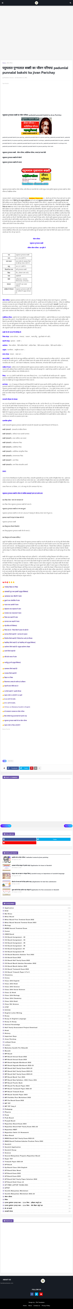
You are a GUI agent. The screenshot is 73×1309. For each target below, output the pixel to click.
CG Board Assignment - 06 (38, 946)
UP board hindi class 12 (38, 1182)
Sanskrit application (38, 1147)
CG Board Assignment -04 (38, 949)
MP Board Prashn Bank (38, 1083)
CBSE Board (38, 934)
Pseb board (38, 1118)
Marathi (38, 1051)
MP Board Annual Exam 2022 (38, 1056)
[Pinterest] (31, 768)
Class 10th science (38, 986)
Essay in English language (38, 1018)
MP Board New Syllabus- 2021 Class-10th (38, 1080)
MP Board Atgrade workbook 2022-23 (38, 1065)
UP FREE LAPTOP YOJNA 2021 (38, 1185)
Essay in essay (38, 1021)
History (38, 1033)
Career (38, 931)
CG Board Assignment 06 (38, 951)
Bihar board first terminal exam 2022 (38, 919)
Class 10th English (38, 981)
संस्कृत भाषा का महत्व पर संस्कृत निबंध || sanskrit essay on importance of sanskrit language (38, 873)
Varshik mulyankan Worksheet (38, 1191)
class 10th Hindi (38, 983)
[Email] (35, 768)
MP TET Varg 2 (38, 1106)
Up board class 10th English (38, 1167)
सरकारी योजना (38, 1211)
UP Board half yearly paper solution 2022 (38, 1179)
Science (38, 1153)
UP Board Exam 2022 (38, 1173)
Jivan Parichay (38, 1039)
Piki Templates (40, 1302)
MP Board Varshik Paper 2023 (38, 1094)
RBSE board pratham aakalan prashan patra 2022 (38, 1141)
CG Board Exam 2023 (38, 957)
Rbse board (38, 1135)
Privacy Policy (46, 1305)
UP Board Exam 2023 (38, 1176)
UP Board (38, 1164)
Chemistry (38, 975)
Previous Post (6, 826)
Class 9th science (38, 1004)
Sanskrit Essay (38, 1150)
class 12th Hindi (38, 1001)
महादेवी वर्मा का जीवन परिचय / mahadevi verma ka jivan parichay (30, 857)
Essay (38, 1016)
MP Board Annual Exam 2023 (38, 1059)
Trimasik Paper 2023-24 (38, 1161)
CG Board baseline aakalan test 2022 (38, 954)
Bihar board (38, 916)
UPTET (38, 1188)
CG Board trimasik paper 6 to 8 (38, 972)
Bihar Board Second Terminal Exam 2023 (38, 922)
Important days (38, 1036)
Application (38, 908)
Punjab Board (38, 1121)
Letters (38, 1045)
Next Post (68, 826)
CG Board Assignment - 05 (38, 943)
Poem (38, 1115)
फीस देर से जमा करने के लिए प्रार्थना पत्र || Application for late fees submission (34, 881)
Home (4, 63)
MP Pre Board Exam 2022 (38, 1100)
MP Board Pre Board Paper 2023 (38, 1086)
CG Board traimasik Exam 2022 (38, 969)
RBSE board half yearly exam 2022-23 (38, 1138)
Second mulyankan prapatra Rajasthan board (38, 1156)
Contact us (37, 1305)
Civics (38, 978)
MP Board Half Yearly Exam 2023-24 (38, 1074)
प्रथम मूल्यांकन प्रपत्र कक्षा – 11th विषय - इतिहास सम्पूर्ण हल (38, 1202)
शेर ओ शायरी (38, 1208)
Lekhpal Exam (38, 1042)
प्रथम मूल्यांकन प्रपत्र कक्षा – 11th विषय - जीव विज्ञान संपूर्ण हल (38, 1205)
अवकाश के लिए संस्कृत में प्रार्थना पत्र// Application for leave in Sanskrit (32, 865)
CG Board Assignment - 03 (38, 940)
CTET (38, 1007)
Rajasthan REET (38, 1129)
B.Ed (38, 911)
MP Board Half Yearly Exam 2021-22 (38, 1068)
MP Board (38, 1053)
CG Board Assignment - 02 (38, 937)
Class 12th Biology (38, 995)
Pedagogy (38, 1109)
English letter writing (38, 1013)
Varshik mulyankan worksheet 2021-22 (38, 1194)
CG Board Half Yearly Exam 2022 (38, 960)
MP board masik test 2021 (38, 1077)
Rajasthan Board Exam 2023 (38, 1124)
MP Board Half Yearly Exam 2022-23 (38, 1071)
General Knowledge (38, 1024)
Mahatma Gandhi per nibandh (38, 1048)
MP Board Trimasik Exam (38, 1091)
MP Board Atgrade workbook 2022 (38, 1062)
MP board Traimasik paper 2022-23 (38, 1088)
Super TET (38, 1159)
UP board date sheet (38, 1170)
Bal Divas (38, 914)
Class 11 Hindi (38, 992)
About (30, 1305)
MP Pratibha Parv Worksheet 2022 (38, 1097)
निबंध (38, 1199)
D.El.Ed (38, 1010)
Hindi (38, 1030)
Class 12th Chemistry (38, 998)
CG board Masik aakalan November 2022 (38, 963)
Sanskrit (38, 1144)
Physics (38, 1112)
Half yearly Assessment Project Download (38, 1027)
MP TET (38, 1103)
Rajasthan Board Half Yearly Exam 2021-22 (38, 1126)
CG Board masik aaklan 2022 (38, 966)
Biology (38, 925)
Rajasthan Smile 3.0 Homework (38, 1132)
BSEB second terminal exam (38, 928)
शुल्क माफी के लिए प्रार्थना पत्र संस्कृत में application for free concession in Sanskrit (35, 889)
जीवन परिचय (9, 63)
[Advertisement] (36, 33)
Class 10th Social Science (38, 989)
